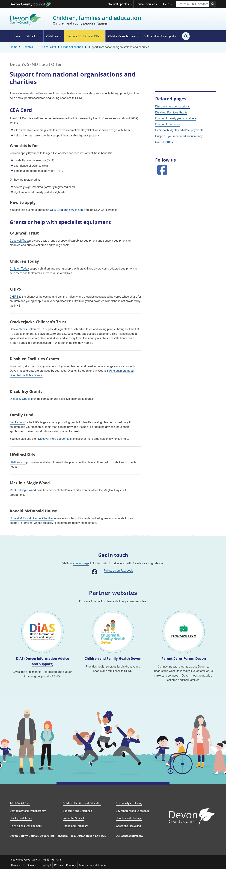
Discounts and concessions (172, 106)
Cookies (32, 865)
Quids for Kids (164, 142)
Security (71, 865)
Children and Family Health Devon (113, 658)
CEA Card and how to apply (67, 210)
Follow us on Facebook (118, 570)
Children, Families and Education (82, 803)
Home (16, 36)
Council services (146, 4)
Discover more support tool (55, 439)
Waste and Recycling (128, 825)
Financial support (72, 47)
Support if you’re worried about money (179, 136)
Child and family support (159, 36)
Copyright (45, 865)
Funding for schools (167, 124)
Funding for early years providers (175, 118)
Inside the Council (73, 818)
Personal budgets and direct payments (179, 130)
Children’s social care (121, 36)
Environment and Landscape (133, 810)
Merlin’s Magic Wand (23, 490)
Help (166, 4)
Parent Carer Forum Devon (183, 658)
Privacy (58, 865)
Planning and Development (25, 825)
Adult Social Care (20, 803)
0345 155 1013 (52, 859)
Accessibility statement (92, 865)
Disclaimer (17, 865)
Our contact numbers (129, 836)
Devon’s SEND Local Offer (83, 36)
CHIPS (14, 296)
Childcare (52, 36)
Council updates (118, 4)
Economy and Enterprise (77, 810)
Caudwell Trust (19, 240)
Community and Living (129, 803)
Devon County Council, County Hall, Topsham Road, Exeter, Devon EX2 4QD (58, 836)
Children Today (19, 268)
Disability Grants (20, 399)
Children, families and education (97, 20)
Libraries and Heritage (129, 818)
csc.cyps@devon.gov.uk (25, 859)
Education (31, 36)
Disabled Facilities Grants (171, 112)
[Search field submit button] (212, 4)
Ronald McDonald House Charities (31, 518)
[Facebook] (162, 169)
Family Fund (17, 422)
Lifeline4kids (18, 462)
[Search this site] (186, 36)
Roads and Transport (75, 825)
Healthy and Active (21, 818)
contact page (81, 563)
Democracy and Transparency (28, 810)
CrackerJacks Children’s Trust (28, 329)
